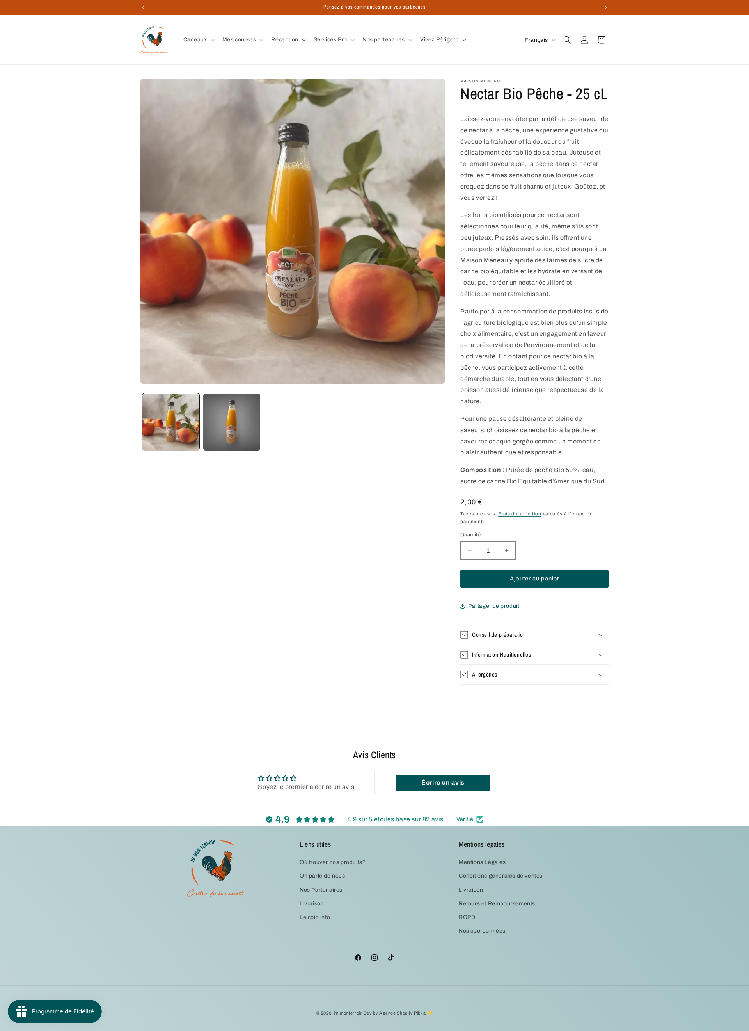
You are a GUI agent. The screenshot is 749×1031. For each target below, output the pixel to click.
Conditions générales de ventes (501, 876)
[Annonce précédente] (143, 7)
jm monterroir (348, 1013)
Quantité (470, 535)
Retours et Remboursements (497, 903)
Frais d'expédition (519, 513)
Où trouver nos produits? (333, 862)
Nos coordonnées (482, 931)
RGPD (467, 917)
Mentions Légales (482, 862)
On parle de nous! (323, 876)
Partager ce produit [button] (493, 606)
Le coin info (315, 917)
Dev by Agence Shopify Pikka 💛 (398, 1013)
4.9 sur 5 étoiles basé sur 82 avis (396, 819)
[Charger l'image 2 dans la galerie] (231, 422)
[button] (198, 40)
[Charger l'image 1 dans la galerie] (170, 422)
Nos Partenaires (321, 889)
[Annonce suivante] (605, 7)
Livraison (312, 903)
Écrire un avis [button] (442, 782)
